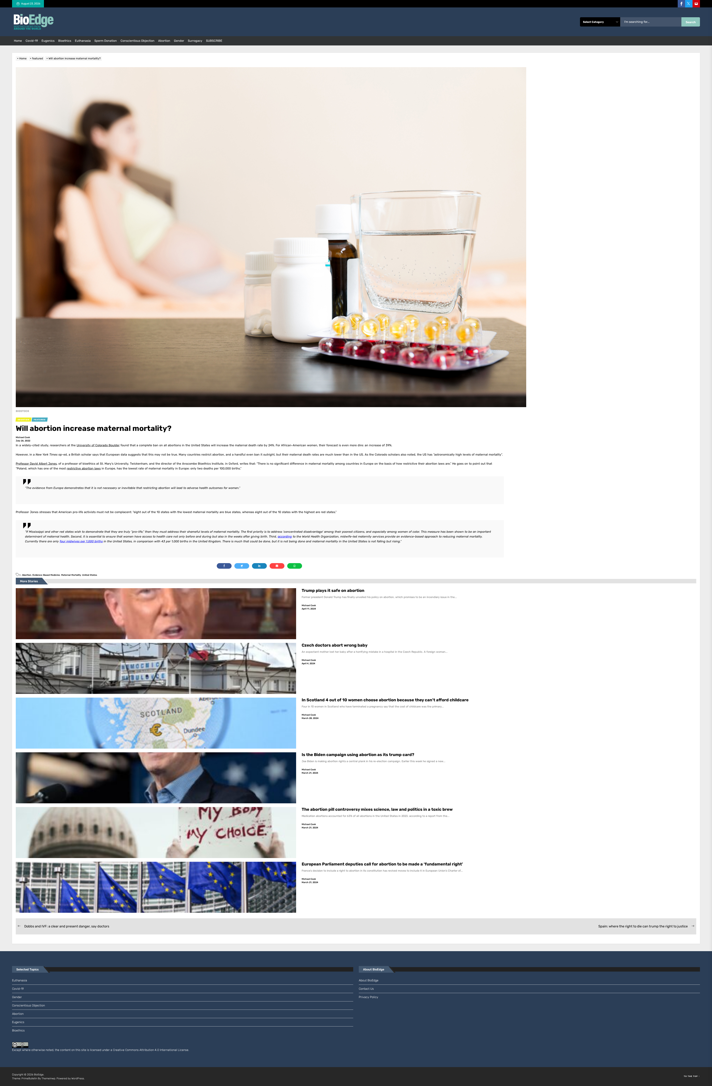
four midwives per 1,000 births (81, 541)
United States (89, 575)
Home (18, 40)
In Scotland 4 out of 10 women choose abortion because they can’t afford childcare (385, 699)
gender (179, 40)
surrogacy (195, 40)
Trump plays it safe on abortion (333, 590)
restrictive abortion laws (84, 468)
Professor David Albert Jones (36, 463)
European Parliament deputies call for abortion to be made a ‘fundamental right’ (382, 864)
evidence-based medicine (46, 575)
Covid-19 (32, 40)
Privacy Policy (368, 997)
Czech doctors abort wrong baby (334, 645)
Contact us (366, 988)
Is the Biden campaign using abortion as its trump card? (358, 754)
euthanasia (83, 40)
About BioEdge (368, 980)
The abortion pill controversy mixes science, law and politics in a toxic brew (377, 809)
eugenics (48, 40)
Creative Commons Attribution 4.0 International (145, 1050)
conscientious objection (137, 40)
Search (691, 22)
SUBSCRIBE (214, 40)
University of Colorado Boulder (98, 445)
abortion (164, 40)
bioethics (64, 40)
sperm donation (105, 40)
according (285, 536)
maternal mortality (71, 575)
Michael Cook (23, 437)
